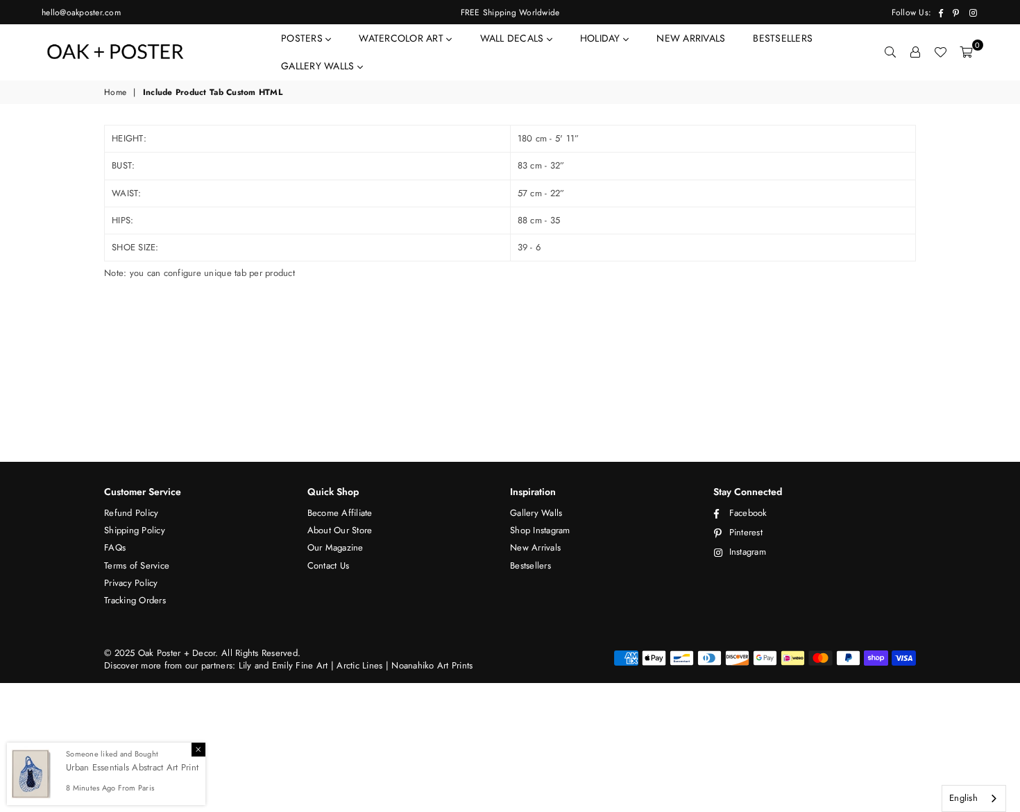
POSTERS (303, 38)
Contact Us (328, 565)
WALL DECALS (513, 38)
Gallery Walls (536, 512)
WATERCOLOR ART (402, 38)
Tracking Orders (135, 600)
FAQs (115, 547)
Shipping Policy (134, 530)
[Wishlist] (940, 52)
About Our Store (340, 530)
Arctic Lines (358, 665)
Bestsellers (530, 565)
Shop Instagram (540, 530)
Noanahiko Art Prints (432, 665)
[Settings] (915, 52)
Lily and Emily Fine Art (285, 665)
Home (115, 92)
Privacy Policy (131, 582)
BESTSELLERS (783, 38)
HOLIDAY (601, 38)
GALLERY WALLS (319, 66)
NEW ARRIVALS (690, 38)
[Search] (890, 52)
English (963, 797)
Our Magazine (335, 547)
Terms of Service (136, 565)
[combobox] (974, 798)
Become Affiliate (340, 512)
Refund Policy (131, 512)
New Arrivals (535, 547)
